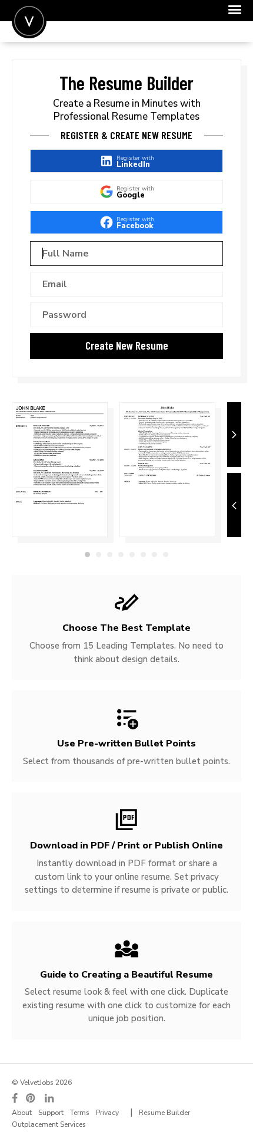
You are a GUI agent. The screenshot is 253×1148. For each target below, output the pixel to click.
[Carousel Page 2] (98, 554)
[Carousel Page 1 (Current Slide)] (87, 554)
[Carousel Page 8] (165, 554)
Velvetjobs (29, 21)
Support (51, 1112)
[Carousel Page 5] (132, 554)
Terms (79, 1112)
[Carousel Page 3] (109, 554)
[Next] (234, 434)
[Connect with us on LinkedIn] (50, 1098)
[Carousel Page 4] (121, 554)
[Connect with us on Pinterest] (31, 1098)
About (22, 1112)
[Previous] (234, 505)
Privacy (107, 1112)
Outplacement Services (49, 1124)
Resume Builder (164, 1112)
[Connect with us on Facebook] (15, 1098)
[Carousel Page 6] (143, 554)
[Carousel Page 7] (154, 554)
